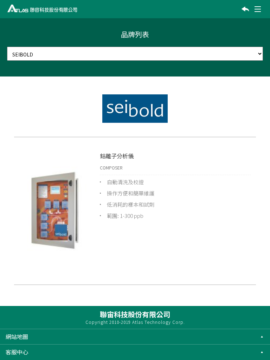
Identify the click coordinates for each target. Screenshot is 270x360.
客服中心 (17, 352)
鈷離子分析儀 (117, 156)
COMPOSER (111, 168)
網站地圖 (17, 336)
